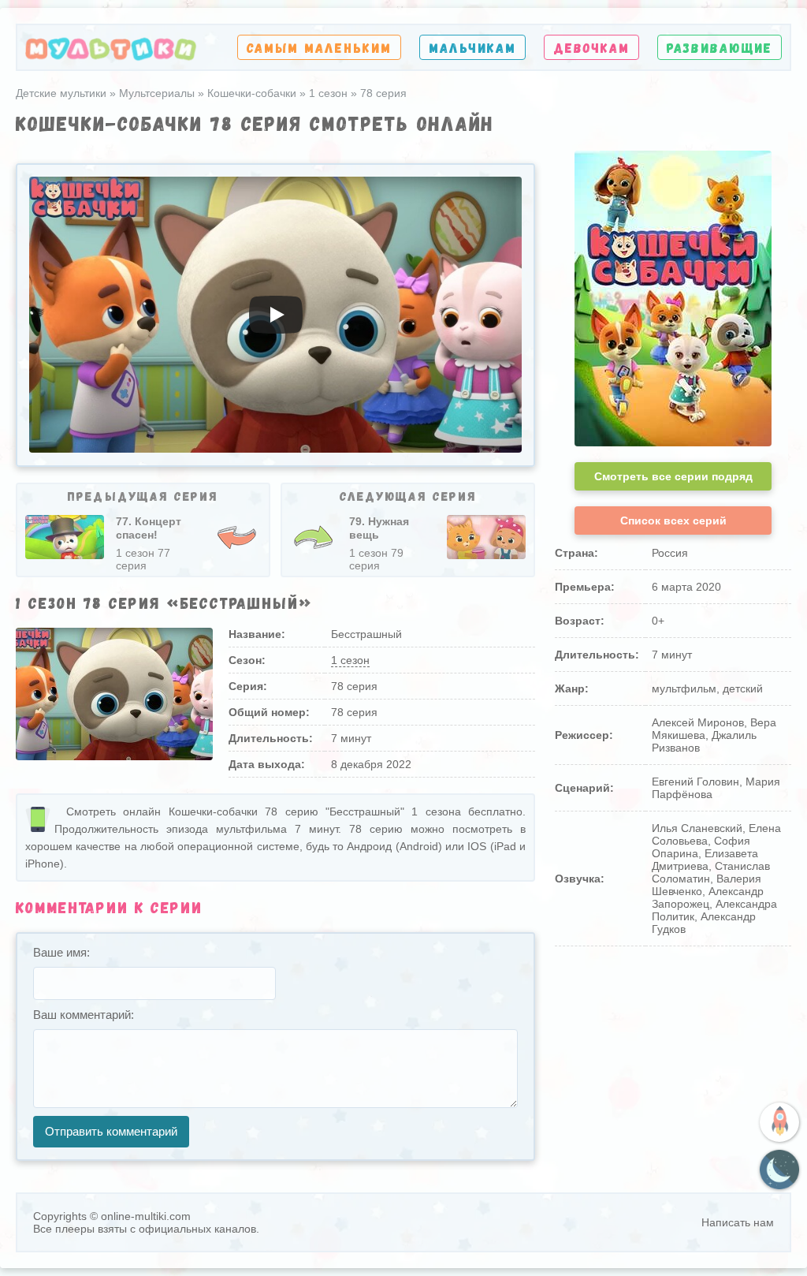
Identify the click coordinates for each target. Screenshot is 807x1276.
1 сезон (350, 660)
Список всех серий (673, 520)
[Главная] (111, 48)
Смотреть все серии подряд (673, 476)
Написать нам (737, 1222)
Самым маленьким (319, 47)
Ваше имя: (61, 952)
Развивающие (719, 47)
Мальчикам (472, 47)
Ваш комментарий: (83, 1014)
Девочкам (591, 47)
